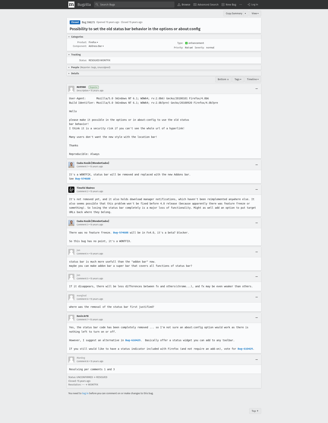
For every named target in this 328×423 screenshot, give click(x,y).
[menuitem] (184, 5)
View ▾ (255, 13)
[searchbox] (134, 5)
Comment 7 (82, 319)
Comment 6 (82, 299)
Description (83, 90)
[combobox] (134, 5)
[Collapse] (257, 89)
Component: (80, 46)
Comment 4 (82, 253)
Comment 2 (82, 191)
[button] (252, 5)
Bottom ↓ (223, 79)
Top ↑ (255, 411)
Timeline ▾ (253, 79)
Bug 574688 (82, 178)
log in (85, 393)
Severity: (199, 47)
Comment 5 (82, 278)
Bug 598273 (88, 22)
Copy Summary (234, 13)
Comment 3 (82, 224)
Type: (180, 43)
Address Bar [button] (96, 46)
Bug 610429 (132, 340)
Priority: (178, 47)
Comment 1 (82, 166)
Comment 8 (82, 361)
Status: (83, 60)
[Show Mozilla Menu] (71, 5)
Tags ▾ (238, 79)
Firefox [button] (93, 42)
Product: (82, 42)
